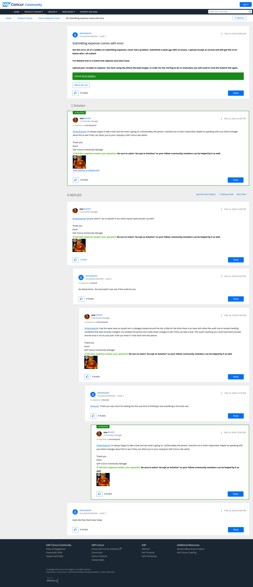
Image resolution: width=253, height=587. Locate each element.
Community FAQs (54, 552)
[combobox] (230, 11)
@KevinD (94, 406)
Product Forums (25, 18)
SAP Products (148, 552)
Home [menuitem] (16, 12)
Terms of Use (62, 572)
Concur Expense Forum (49, 18)
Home (8, 18)
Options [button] (240, 18)
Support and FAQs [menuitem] (88, 12)
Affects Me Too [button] (81, 85)
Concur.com (97, 552)
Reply (236, 93)
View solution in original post (86, 170)
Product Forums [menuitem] (33, 12)
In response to (84, 125)
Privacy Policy (51, 572)
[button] (222, 33)
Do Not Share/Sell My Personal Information (84, 572)
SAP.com (146, 549)
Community (33, 4)
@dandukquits (80, 132)
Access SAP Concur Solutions (105, 549)
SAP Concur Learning (186, 552)
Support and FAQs (54, 556)
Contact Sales (98, 560)
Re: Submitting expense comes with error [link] (85, 18)
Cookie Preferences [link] (108, 572)
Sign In (245, 4)
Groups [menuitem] (51, 12)
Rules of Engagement (56, 549)
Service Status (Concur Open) (190, 549)
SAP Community (149, 556)
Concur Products (99, 556)
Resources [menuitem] (67, 12)
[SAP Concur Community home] (13, 4)
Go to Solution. (89, 76)
